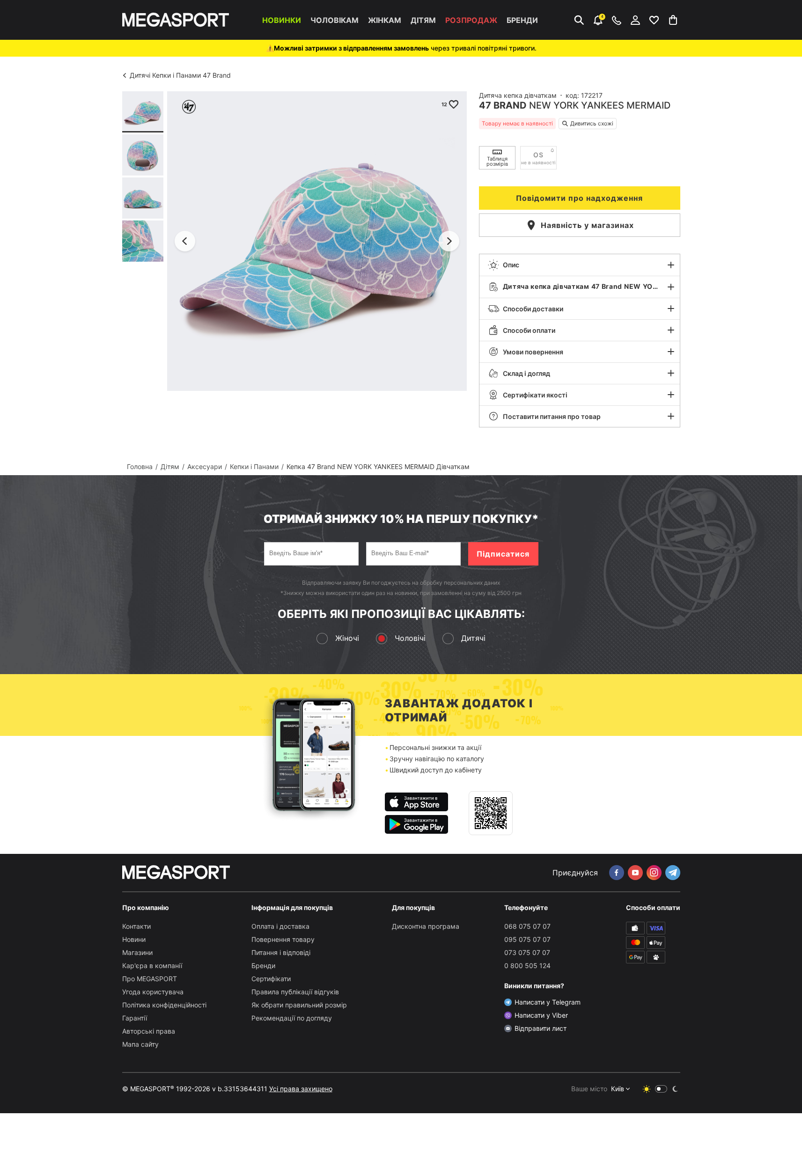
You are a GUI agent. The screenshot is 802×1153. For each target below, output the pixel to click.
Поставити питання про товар (552, 416)
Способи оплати (529, 330)
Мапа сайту (140, 1044)
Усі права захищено (300, 1089)
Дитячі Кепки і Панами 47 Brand (180, 75)
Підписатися (503, 553)
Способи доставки (533, 309)
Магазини (137, 952)
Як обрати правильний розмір (299, 1005)
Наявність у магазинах (587, 225)
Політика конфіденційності (164, 1005)
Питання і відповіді (280, 952)
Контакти (136, 926)
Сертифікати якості (535, 395)
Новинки (281, 20)
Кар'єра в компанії (152, 965)
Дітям (423, 20)
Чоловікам (334, 20)
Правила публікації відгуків (295, 992)
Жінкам (384, 20)
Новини (134, 939)
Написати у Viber (541, 1015)
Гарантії (134, 1018)
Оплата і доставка (280, 926)
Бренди (522, 20)
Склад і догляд (526, 373)
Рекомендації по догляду (291, 1018)
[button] (579, 265)
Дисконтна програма (425, 926)
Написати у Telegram (548, 1002)
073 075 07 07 (527, 952)
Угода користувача (153, 992)
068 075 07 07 (527, 926)
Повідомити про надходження (579, 198)
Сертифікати (271, 979)
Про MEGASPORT (149, 979)
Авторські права (148, 1031)
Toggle (661, 1089)
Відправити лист (541, 1028)
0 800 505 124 (527, 965)
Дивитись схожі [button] (591, 123)
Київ (617, 1089)
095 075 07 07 (527, 939)
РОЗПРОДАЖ (471, 20)
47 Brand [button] (503, 105)
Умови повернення (533, 352)
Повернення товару (283, 939)
